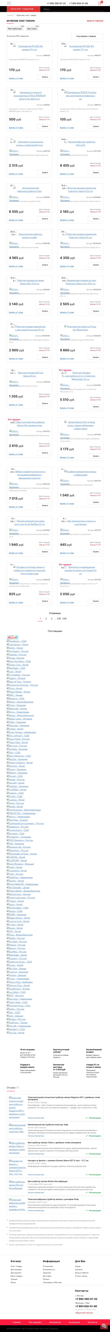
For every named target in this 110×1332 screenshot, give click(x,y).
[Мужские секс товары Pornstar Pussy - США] (55, 1005)
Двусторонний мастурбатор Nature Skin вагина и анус (29, 435)
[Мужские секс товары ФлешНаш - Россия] (55, 850)
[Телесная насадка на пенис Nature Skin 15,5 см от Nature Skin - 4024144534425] (29, 282)
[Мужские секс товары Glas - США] (55, 1012)
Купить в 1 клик (16, 78)
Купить (45, 77)
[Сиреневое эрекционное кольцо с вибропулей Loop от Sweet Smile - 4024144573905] (29, 143)
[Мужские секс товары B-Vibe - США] (55, 796)
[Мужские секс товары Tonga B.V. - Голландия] (55, 837)
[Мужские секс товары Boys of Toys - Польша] (55, 681)
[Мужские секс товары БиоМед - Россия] (55, 951)
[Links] (75, 618)
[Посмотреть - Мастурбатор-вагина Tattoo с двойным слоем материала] (17, 1147)
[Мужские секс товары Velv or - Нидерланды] (55, 816)
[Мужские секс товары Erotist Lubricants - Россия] (55, 897)
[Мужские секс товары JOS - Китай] (55, 931)
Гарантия (47, 1273)
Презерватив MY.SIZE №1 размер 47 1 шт (24, 59)
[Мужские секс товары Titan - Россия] (55, 874)
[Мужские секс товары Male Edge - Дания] (55, 955)
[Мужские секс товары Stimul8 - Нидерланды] (55, 1026)
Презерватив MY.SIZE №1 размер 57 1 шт (75, 59)
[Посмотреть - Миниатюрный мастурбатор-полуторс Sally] (17, 1128)
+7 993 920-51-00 (78, 3)
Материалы (55, 1322)
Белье (13, 1282)
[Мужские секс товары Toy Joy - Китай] (55, 1032)
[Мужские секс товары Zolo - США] (55, 752)
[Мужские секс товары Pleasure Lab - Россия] (55, 847)
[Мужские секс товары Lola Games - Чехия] (55, 644)
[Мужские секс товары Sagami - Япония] (55, 678)
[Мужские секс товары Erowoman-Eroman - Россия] (55, 685)
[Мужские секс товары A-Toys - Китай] (55, 924)
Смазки (14, 1279)
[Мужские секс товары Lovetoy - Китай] (55, 799)
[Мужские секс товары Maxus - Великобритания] (55, 702)
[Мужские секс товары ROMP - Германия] (55, 914)
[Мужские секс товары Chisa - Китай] (55, 688)
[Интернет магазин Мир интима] (31, 3)
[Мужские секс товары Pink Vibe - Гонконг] (55, 820)
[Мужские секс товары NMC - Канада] (55, 695)
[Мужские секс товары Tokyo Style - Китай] (55, 742)
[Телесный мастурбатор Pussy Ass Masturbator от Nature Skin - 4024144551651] (80, 328)
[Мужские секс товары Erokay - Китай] (55, 729)
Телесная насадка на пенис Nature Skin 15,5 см (26, 294)
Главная (10, 15)
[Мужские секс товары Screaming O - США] (55, 830)
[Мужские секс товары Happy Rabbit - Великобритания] (55, 891)
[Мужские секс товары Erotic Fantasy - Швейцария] (55, 732)
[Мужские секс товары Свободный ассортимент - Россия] (55, 823)
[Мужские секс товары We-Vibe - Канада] (55, 968)
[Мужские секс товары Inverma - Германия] (55, 972)
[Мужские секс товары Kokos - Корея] (55, 648)
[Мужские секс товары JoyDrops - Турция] (55, 1022)
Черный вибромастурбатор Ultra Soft (74, 155)
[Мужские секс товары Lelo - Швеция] (55, 1016)
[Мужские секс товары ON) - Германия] (55, 843)
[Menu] (9, 3)
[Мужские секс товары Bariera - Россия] (55, 948)
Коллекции (74, 1322)
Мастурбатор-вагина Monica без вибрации (47, 1181)
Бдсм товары (16, 1276)
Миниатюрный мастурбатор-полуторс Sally (48, 1124)
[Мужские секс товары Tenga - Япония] (55, 658)
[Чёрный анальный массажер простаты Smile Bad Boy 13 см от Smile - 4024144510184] (29, 522)
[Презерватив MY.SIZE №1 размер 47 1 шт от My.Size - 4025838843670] (29, 47)
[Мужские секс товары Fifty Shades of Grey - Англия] (55, 854)
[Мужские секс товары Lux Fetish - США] (55, 992)
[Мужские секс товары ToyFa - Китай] (55, 867)
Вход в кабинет (82, 1273)
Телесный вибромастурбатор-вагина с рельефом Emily (53, 1199)
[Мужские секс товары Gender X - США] (55, 1029)
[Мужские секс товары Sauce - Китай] (55, 928)
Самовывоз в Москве (52, 1282)
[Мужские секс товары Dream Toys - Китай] (55, 664)
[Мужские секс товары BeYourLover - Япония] (55, 894)
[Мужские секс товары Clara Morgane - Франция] (55, 864)
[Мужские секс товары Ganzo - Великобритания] (55, 715)
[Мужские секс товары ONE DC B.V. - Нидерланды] (55, 813)
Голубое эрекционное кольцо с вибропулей (76, 485)
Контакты (92, 1322)
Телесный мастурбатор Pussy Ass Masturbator (77, 340)
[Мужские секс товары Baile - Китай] (55, 637)
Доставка (47, 1276)
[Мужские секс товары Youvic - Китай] (55, 965)
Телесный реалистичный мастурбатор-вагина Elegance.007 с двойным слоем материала (64, 1098)
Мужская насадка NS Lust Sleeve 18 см (23, 386)
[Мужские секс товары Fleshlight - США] (55, 668)
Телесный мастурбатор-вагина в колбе (23, 247)
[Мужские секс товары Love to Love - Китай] (55, 921)
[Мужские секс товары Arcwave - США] (55, 833)
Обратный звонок (84, 1312)
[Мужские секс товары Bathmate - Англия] (55, 708)
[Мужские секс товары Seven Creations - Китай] (55, 762)
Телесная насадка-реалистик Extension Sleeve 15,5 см (80, 201)
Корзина (78, 1269)
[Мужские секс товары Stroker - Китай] (55, 881)
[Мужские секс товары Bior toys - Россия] (55, 745)
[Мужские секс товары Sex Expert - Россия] (55, 651)
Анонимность (49, 1269)
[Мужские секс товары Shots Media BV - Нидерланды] (55, 884)
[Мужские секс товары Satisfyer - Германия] (55, 786)
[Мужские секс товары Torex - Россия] (55, 803)
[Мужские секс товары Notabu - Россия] (55, 1019)
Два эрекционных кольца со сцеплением (75, 534)
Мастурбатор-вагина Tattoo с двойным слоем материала (54, 1142)
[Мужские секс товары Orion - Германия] (14, 152)
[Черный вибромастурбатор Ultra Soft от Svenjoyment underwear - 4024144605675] (80, 143)
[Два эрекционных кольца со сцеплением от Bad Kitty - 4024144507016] (80, 522)
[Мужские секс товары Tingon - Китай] (55, 901)
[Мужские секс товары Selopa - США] (55, 911)
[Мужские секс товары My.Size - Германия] (55, 759)
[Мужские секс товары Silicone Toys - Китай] (55, 985)
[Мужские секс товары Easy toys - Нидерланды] (55, 999)
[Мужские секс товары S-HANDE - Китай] (55, 789)
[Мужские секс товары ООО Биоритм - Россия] (55, 840)
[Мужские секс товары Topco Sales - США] (55, 1002)
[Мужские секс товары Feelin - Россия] (55, 1009)
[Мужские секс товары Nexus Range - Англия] (55, 691)
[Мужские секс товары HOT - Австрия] (55, 995)
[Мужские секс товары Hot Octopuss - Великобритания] (55, 810)
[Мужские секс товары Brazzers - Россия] (55, 958)
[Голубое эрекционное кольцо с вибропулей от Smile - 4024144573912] (80, 473)
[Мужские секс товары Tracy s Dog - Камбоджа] (55, 982)
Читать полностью (36, 1118)
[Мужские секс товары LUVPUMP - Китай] (55, 860)
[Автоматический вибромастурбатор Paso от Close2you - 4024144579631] (29, 189)
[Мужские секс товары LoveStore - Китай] (55, 870)
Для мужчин (16, 1273)
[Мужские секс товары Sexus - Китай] (55, 904)
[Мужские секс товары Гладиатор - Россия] (55, 826)
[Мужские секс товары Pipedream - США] (55, 641)
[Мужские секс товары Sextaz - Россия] (55, 779)
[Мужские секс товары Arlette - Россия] (55, 938)
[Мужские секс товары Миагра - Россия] (55, 945)
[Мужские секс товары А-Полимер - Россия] (55, 675)
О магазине (48, 1266)
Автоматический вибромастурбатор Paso (24, 201)
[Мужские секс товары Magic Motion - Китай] (55, 918)
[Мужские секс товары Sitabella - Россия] (55, 654)
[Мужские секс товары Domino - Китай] (55, 766)
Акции (77, 1266)
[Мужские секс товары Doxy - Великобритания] (55, 935)
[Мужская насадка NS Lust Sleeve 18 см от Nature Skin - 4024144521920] (29, 374)
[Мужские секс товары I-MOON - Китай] (55, 857)
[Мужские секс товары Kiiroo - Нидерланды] (55, 712)
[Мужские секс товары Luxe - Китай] (55, 671)
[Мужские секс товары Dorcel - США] (55, 776)
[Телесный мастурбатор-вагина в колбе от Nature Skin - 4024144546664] (29, 235)
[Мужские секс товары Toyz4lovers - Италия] (55, 989)
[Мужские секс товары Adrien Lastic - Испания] (55, 718)
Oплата (46, 1279)
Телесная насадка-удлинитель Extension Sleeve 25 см (80, 247)
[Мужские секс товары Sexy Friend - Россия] (55, 739)
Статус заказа (81, 1276)
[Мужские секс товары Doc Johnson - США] (55, 735)
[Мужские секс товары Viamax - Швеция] (55, 975)
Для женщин (16, 1269)
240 (65, 618)
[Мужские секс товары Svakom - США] (55, 793)
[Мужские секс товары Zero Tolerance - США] (55, 756)
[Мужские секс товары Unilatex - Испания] (55, 749)
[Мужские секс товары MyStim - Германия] (55, 772)
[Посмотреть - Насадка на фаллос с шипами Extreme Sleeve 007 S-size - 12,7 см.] (17, 1167)
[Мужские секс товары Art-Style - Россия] (55, 941)
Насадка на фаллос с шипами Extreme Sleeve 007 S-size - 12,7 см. (58, 1160)
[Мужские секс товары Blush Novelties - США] (55, 661)
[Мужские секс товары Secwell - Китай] (55, 783)
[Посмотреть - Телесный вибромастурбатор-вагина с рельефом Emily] (17, 1204)
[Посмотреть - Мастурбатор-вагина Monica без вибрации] (17, 1185)
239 (59, 618)
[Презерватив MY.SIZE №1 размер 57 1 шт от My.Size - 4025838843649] (80, 47)
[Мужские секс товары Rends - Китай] (55, 806)
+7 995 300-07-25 (56, 3)
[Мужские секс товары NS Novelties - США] (55, 908)
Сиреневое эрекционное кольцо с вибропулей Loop (28, 155)
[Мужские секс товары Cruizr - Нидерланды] (55, 978)
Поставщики (35, 1322)
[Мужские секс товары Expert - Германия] (55, 769)
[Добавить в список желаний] (49, 44)
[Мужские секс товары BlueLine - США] (55, 698)
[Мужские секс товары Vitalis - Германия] (55, 722)
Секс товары (16, 1266)
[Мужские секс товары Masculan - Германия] (55, 725)
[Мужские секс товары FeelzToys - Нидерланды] (55, 877)
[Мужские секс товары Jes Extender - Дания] (55, 887)
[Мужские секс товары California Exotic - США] (55, 962)
